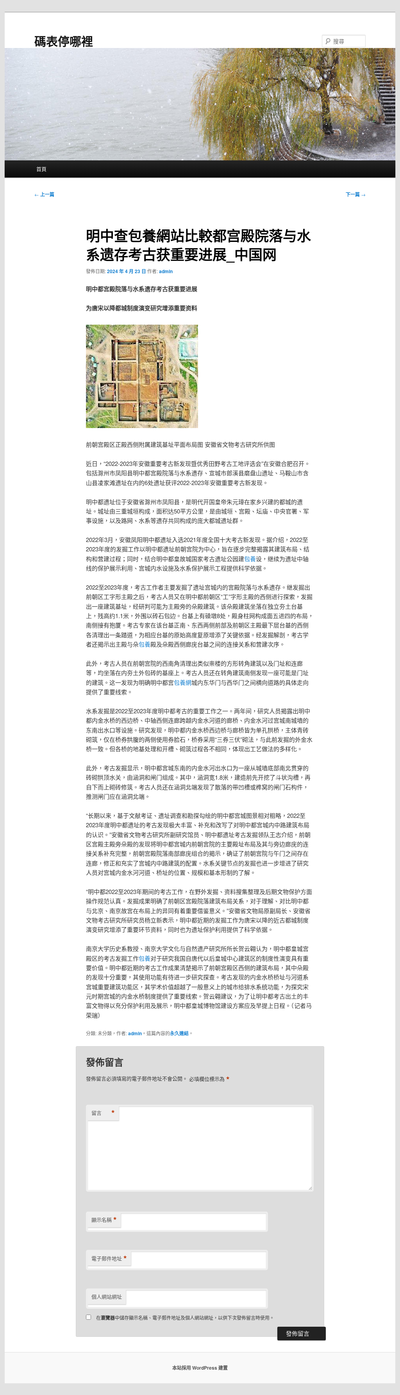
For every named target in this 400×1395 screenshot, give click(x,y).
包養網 (182, 682)
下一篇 (356, 194)
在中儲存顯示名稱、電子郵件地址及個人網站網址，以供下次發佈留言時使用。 (185, 1317)
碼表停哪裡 (63, 40)
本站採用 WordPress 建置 (200, 1367)
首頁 (41, 168)
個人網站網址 (106, 1296)
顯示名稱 (104, 1220)
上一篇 (44, 194)
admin (166, 271)
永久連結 (179, 1033)
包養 (250, 558)
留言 (103, 1113)
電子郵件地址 (109, 1258)
